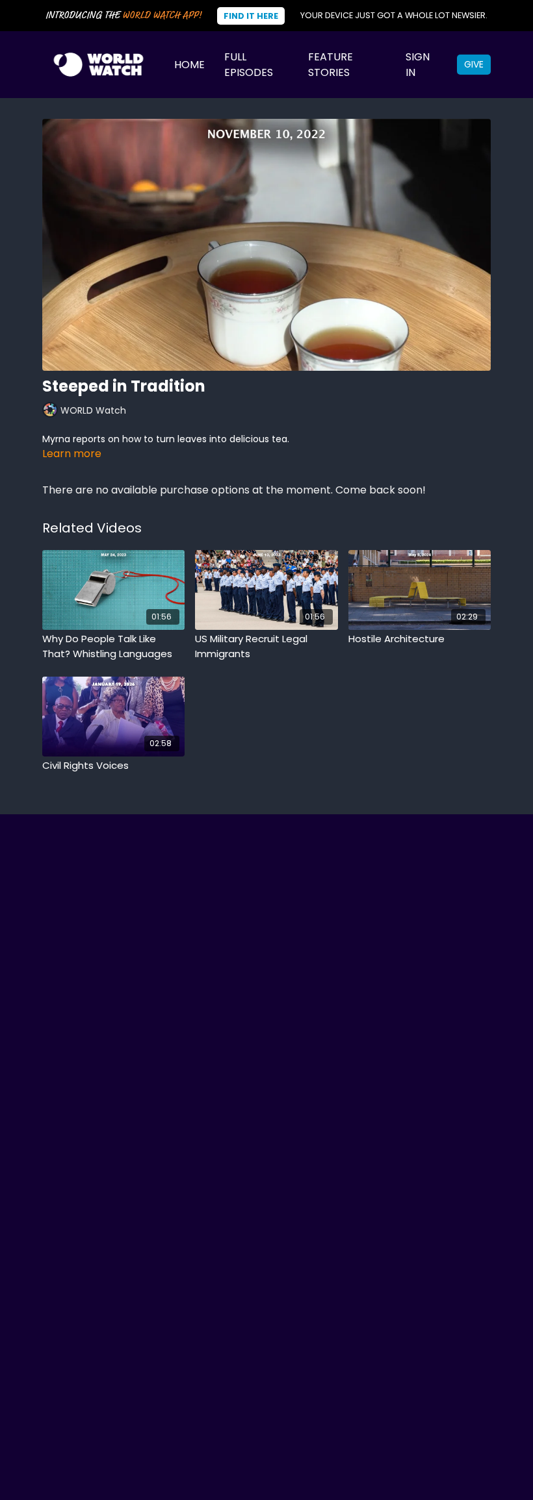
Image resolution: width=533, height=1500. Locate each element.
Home (189, 64)
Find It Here (251, 15)
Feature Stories (330, 64)
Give (474, 64)
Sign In (418, 64)
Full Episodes (248, 64)
